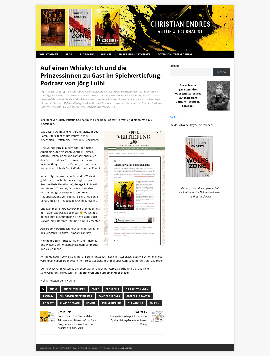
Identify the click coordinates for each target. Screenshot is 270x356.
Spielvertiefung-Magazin (77, 131)
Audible (86, 91)
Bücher (106, 54)
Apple (112, 268)
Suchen (174, 65)
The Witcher (103, 106)
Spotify (121, 268)
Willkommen (48, 54)
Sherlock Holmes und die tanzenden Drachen (126, 103)
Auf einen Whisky (74, 289)
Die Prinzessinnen (128, 91)
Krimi (136, 99)
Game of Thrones (51, 99)
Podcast (58, 103)
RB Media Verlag (72, 103)
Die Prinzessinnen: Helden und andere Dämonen (97, 95)
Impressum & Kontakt (134, 54)
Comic (101, 91)
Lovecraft (47, 103)
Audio (53, 289)
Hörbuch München (83, 99)
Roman (90, 303)
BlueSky (181, 102)
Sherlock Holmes (91, 103)
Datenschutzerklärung (175, 54)
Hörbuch (67, 99)
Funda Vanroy (151, 95)
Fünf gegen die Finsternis (76, 296)
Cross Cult (111, 91)
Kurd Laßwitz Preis (150, 99)
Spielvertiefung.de (69, 120)
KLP (130, 99)
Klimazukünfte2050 (116, 99)
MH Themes (126, 347)
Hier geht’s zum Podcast (55, 240)
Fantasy (129, 95)
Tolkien (154, 303)
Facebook (188, 106)
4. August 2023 (53, 91)
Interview (100, 99)
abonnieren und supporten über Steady (104, 272)
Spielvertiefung (70, 106)
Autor (94, 91)
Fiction (138, 95)
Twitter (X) (194, 102)
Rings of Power (70, 303)
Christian (71, 91)
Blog (68, 54)
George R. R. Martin (138, 296)
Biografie (87, 54)
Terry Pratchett (87, 106)
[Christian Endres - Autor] (135, 48)
